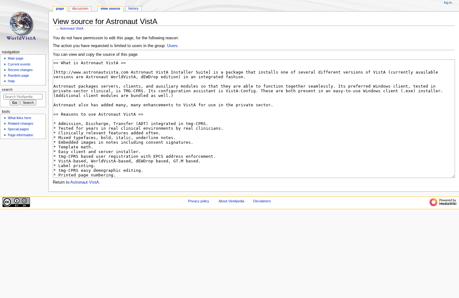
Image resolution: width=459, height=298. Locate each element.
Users (172, 46)
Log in (448, 2)
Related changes (20, 123)
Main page (15, 58)
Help (11, 81)
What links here (19, 118)
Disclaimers (262, 201)
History (133, 8)
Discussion (80, 8)
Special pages (18, 129)
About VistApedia (231, 201)
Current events (19, 64)
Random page (18, 75)
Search (7, 89)
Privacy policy (198, 201)
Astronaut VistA (71, 28)
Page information (20, 135)
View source (110, 8)
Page (60, 8)
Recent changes (20, 70)
